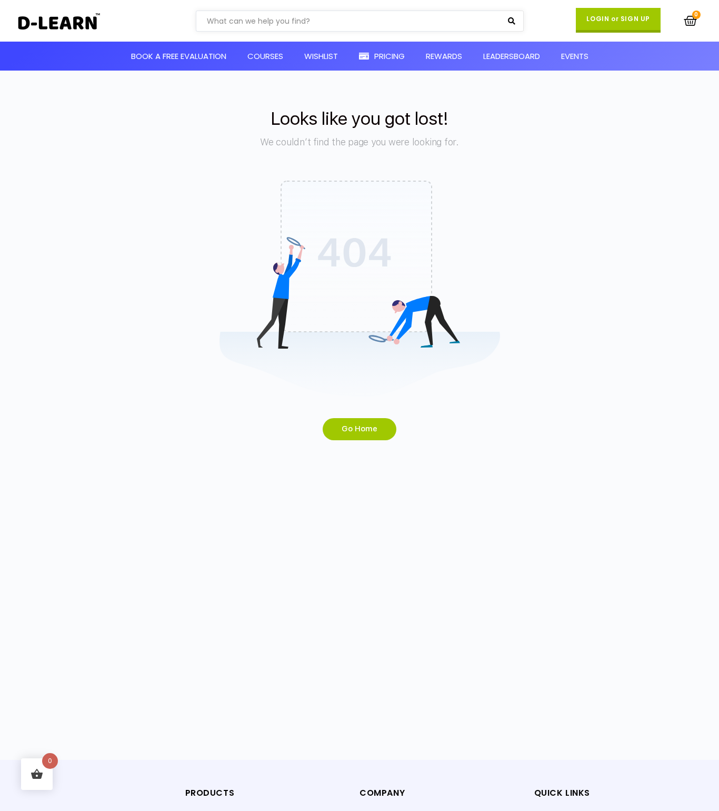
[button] (618, 20)
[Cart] (690, 21)
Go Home (359, 428)
